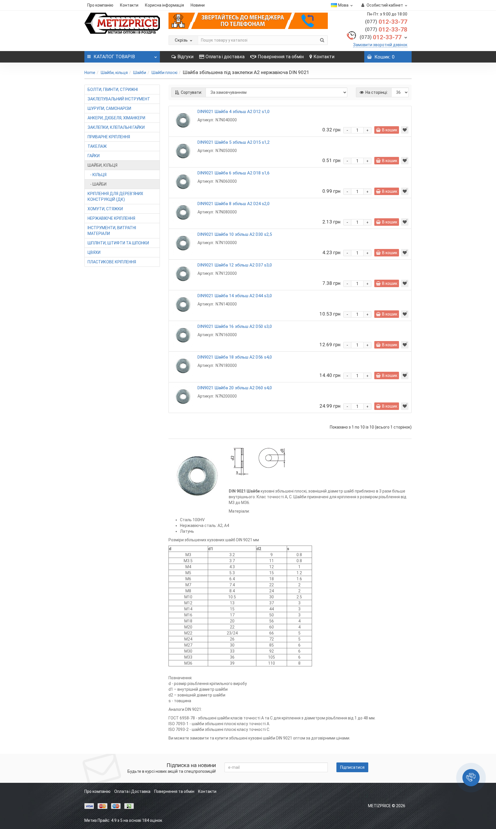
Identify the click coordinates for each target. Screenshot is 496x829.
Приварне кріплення (109, 137)
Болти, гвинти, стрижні (113, 89)
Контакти (129, 5)
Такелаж (97, 146)
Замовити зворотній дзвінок (380, 44)
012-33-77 (386, 21)
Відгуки (185, 56)
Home (89, 72)
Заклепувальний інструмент (119, 99)
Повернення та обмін (281, 56)
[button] (471, 777)
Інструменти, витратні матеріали (112, 230)
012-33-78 (386, 29)
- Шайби (97, 184)
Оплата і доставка (225, 56)
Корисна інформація (164, 5)
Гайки (94, 155)
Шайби (139, 72)
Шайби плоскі (164, 72)
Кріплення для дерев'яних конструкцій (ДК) (115, 196)
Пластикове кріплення (112, 262)
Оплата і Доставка (132, 791)
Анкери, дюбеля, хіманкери (116, 118)
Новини (198, 5)
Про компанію (100, 5)
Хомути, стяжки (105, 209)
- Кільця (97, 174)
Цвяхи (94, 252)
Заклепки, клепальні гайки (116, 127)
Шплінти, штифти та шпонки (118, 243)
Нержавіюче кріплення (111, 218)
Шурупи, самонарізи (109, 108)
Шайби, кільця (114, 72)
